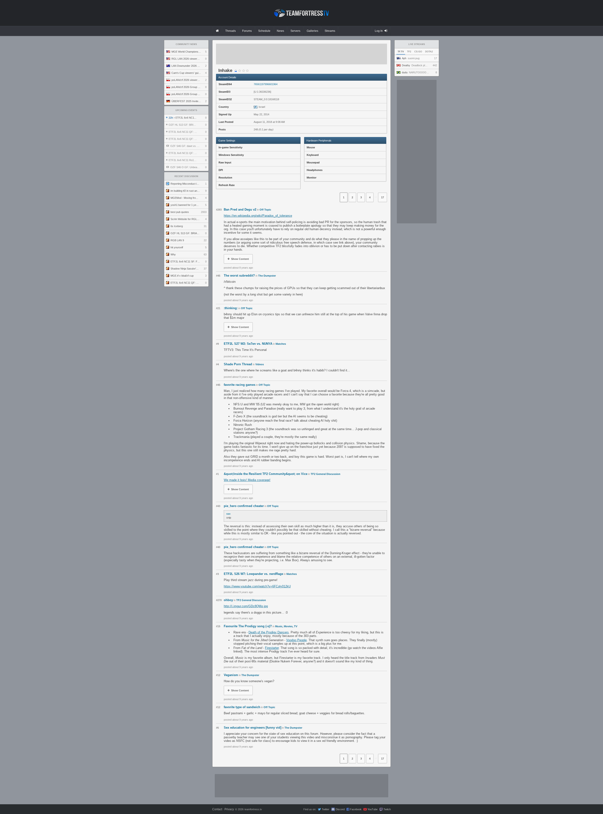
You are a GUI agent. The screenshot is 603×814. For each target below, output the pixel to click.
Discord (340, 809)
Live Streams (416, 44)
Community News (186, 44)
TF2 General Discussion (325, 474)
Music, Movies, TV (286, 626)
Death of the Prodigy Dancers (269, 632)
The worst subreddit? (239, 275)
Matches (281, 343)
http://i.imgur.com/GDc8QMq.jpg (246, 606)
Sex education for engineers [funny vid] (252, 727)
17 (382, 197)
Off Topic (265, 209)
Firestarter (272, 648)
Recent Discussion (186, 176)
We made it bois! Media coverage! (247, 480)
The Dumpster (267, 275)
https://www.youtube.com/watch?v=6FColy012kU (257, 586)
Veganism (231, 675)
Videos (259, 364)
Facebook (356, 809)
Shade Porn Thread (238, 364)
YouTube (372, 809)
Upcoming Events (186, 110)
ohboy (228, 600)
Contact (217, 809)
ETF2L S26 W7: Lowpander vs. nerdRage (253, 574)
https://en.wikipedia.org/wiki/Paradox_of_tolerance (258, 215)
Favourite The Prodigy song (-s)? (248, 626)
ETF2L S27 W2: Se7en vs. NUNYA (248, 343)
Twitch (387, 809)
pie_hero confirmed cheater (244, 506)
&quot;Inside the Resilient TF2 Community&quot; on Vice (265, 474)
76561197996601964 (265, 84)
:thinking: (231, 308)
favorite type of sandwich (242, 707)
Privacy (229, 809)
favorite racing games (239, 384)
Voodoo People (296, 640)
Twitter (325, 809)
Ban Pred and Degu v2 (240, 209)
